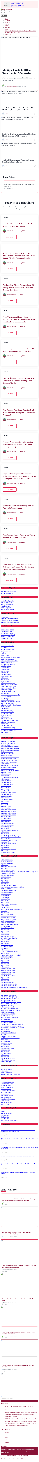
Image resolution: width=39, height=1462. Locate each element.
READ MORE (10, 237)
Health (12, 31)
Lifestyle (26, 31)
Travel (19, 32)
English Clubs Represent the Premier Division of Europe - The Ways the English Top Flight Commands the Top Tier (19, 476)
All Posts (7, 20)
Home (6, 19)
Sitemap (23, 1459)
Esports (7, 24)
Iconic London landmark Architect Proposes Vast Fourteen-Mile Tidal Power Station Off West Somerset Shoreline (19, 255)
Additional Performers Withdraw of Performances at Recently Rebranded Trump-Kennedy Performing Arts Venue (18, 1130)
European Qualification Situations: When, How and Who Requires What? (18, 1156)
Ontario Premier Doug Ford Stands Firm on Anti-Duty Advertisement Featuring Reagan (16, 1233)
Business (7, 22)
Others (34, 31)
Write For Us (5, 1459)
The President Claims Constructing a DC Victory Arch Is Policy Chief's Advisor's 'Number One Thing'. (18, 287)
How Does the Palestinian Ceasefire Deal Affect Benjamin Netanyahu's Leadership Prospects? (19, 412)
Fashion (7, 25)
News (30, 31)
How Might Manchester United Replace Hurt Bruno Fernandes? (21, 1421)
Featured (7, 27)
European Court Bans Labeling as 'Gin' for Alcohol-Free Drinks (21, 1412)
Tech (15, 32)
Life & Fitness (18, 31)
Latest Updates (6, 4)
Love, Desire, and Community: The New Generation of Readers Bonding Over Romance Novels (18, 380)
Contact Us (8, 34)
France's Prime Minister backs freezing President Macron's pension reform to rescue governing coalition (18, 444)
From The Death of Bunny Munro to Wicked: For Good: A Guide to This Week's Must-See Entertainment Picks (19, 319)
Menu (5, 15)
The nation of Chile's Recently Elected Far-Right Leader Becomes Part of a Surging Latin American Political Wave (19, 566)
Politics (7, 32)
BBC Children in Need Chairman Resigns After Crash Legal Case (21, 1418)
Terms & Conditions (15, 1459)
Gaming (7, 31)
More (6, 29)
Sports (11, 32)
